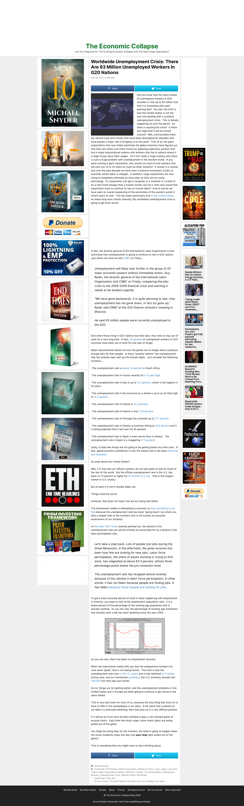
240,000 (96, 680)
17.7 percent (161, 418)
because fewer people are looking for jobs (137, 587)
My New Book (70, 790)
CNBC (126, 258)
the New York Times (106, 526)
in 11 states (168, 673)
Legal (163, 769)
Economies (99, 769)
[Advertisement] (122, 22)
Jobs (157, 769)
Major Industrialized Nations (112, 772)
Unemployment (101, 766)
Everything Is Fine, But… (105, 778)
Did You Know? (155, 790)
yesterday (134, 677)
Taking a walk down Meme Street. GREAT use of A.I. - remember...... (192, 304)
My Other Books (88, 790)
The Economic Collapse (122, 46)
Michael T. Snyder (134, 772)
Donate (102, 790)
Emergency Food (136, 790)
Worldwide (142, 775)
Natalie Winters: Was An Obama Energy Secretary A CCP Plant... (194, 276)
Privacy (121, 790)
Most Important (173, 790)
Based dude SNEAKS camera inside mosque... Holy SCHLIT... (193, 405)
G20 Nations (112, 769)
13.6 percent (146, 411)
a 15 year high (152, 375)
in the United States (162, 195)
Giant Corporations (128, 769)
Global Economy (146, 769)
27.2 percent (148, 440)
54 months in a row (139, 476)
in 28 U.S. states (128, 673)
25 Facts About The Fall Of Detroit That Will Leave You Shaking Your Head (129, 781)
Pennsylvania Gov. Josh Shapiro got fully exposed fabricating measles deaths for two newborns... (194, 338)
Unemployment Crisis (110, 775)
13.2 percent (141, 404)
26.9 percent (162, 425)
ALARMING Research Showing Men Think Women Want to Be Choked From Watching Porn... (193, 374)
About (112, 790)
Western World (128, 775)
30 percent (136, 339)
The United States (152, 772)
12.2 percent (144, 382)
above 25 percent (132, 368)
